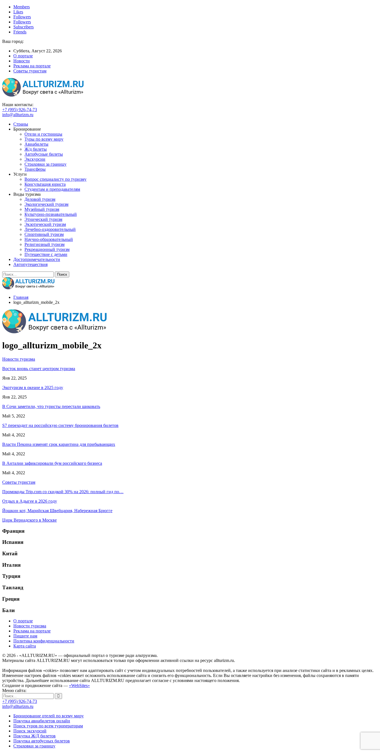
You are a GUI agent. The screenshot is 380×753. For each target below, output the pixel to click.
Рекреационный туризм (47, 249)
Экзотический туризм (45, 224)
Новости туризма (29, 626)
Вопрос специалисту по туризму (55, 179)
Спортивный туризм (44, 234)
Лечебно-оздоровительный (50, 229)
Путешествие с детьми (45, 254)
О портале (23, 55)
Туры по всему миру (43, 139)
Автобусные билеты (43, 154)
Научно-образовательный (48, 239)
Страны (20, 124)
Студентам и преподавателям (52, 189)
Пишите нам (25, 636)
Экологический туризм (46, 204)
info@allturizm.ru (17, 114)
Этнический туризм (43, 219)
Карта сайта (24, 646)
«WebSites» (79, 685)
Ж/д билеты (35, 149)
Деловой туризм (39, 199)
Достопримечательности (36, 259)
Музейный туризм (41, 209)
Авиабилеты (36, 144)
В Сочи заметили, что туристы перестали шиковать (51, 406)
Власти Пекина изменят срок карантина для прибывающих (58, 444)
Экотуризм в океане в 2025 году (32, 387)
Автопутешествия (30, 264)
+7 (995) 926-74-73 (19, 109)
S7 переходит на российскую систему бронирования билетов (60, 425)
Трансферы (35, 169)
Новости (21, 60)
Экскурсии (34, 159)
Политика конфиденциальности (43, 641)
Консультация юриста (45, 184)
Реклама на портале (32, 65)
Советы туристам (29, 71)
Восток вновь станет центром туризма (38, 368)
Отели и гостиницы (43, 134)
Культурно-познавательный (50, 214)
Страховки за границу (45, 164)
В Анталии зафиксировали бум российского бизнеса (52, 463)
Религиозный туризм (44, 244)
